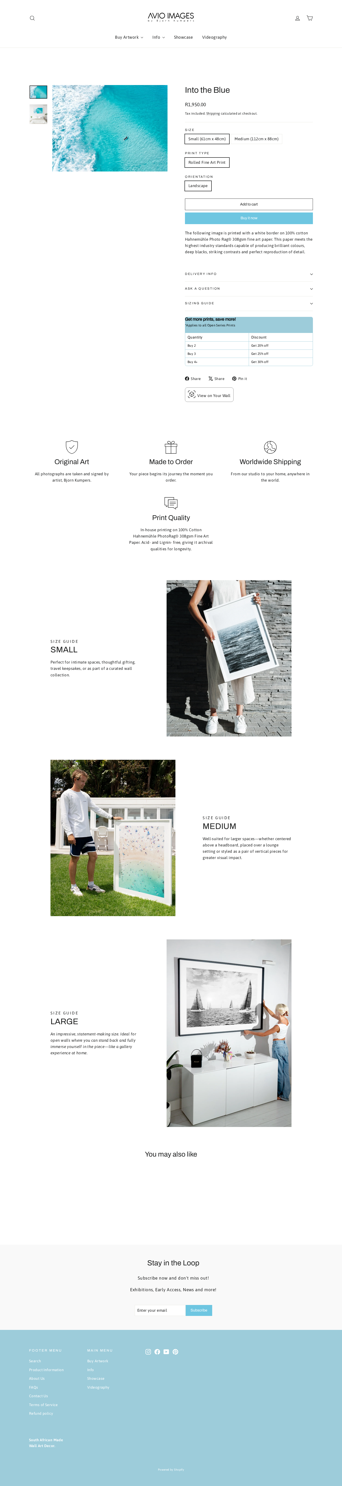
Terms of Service (43, 1405)
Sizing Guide (200, 303)
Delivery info (201, 274)
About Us (37, 1378)
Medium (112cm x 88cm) (256, 139)
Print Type (197, 153)
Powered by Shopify (171, 1469)
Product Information (46, 1370)
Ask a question (202, 288)
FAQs (33, 1387)
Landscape (198, 185)
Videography (214, 37)
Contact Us (38, 1396)
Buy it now (249, 218)
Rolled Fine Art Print (207, 162)
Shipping (213, 113)
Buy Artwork (127, 37)
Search (35, 1361)
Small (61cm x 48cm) (207, 139)
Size (190, 130)
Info (156, 37)
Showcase (183, 37)
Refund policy (41, 1413)
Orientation (199, 176)
